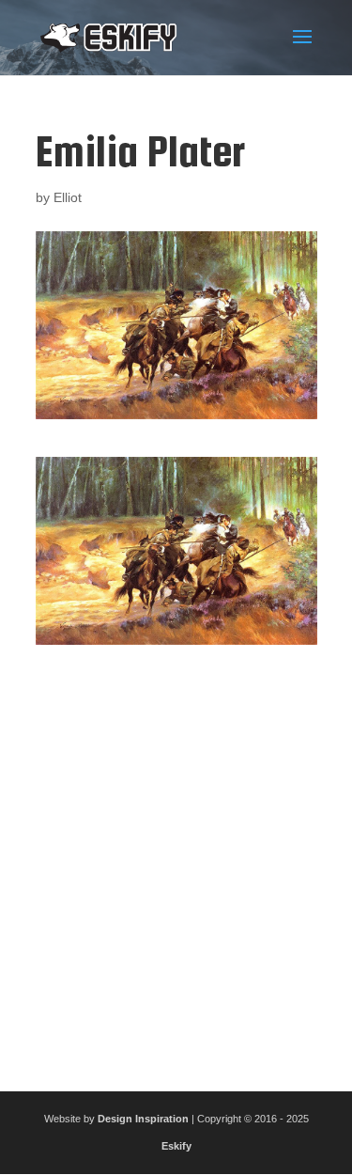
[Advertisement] (176, 860)
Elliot (68, 197)
